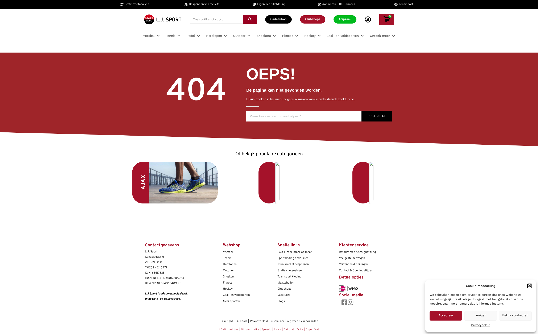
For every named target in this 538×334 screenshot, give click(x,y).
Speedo (267, 329)
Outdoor (228, 270)
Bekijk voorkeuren (515, 316)
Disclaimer (277, 321)
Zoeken (376, 116)
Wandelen (331, 182)
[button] (529, 286)
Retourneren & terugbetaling (357, 252)
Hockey (228, 289)
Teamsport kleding (289, 277)
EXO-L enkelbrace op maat (294, 252)
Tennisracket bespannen (293, 264)
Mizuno (246, 329)
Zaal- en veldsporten (236, 295)
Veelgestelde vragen (352, 258)
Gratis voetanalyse (289, 270)
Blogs (281, 301)
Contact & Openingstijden (356, 270)
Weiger (481, 316)
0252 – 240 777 (157, 267)
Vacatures (283, 295)
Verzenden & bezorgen (353, 264)
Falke (300, 329)
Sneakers (229, 277)
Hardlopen (230, 264)
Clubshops (284, 289)
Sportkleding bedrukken (293, 258)
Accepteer (445, 316)
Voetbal (238, 181)
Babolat (289, 329)
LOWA (223, 329)
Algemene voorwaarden (302, 321)
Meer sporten (231, 301)
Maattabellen (285, 283)
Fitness (227, 283)
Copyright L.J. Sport (233, 321)
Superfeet (312, 329)
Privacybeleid (480, 325)
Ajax (143, 182)
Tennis (227, 258)
